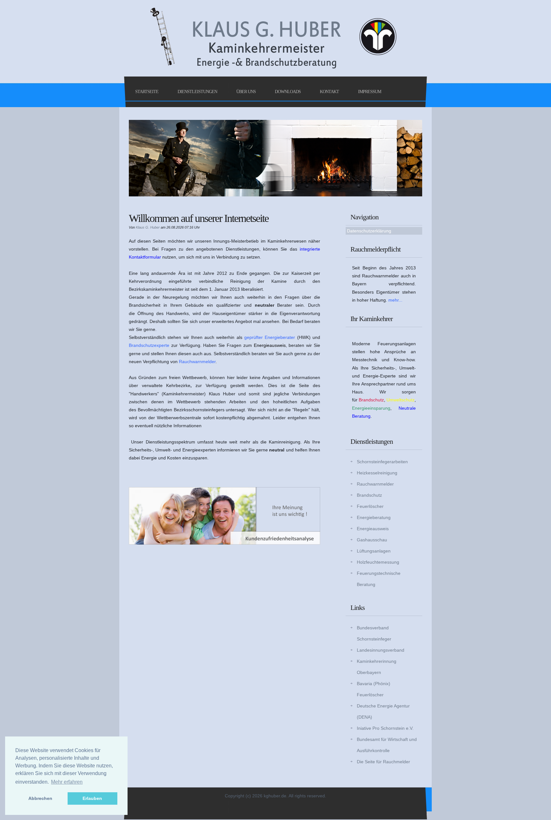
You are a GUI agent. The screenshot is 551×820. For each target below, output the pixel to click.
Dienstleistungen (197, 91)
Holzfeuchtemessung (378, 562)
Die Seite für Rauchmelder (383, 761)
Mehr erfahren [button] (67, 782)
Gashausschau (372, 539)
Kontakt (329, 91)
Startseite (146, 91)
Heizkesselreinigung (377, 472)
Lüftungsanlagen (374, 550)
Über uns (246, 91)
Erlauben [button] (92, 798)
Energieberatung (374, 517)
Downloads (288, 91)
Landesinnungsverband (380, 650)
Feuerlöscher (370, 506)
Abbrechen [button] (40, 798)
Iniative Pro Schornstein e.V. (385, 728)
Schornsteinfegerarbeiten (382, 461)
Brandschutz (369, 495)
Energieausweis (373, 528)
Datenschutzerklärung (369, 230)
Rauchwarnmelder (375, 484)
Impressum (369, 91)
